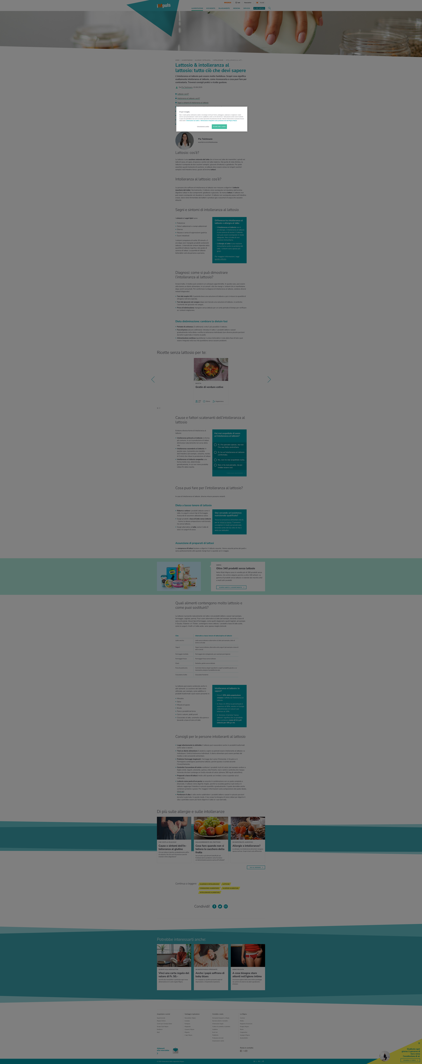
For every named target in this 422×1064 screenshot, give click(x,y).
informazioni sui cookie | (193, 120)
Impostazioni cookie (203, 126)
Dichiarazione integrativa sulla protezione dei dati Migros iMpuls (219, 120)
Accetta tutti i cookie (219, 126)
